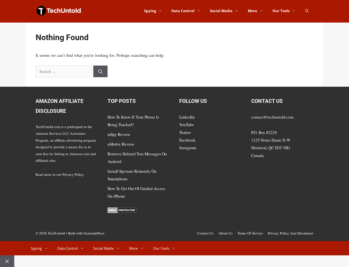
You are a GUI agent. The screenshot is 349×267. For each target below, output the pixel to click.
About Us (225, 233)
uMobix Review (121, 144)
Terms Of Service (250, 233)
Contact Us (205, 233)
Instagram (187, 147)
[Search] (100, 71)
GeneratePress (94, 233)
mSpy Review (119, 134)
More (252, 10)
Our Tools (281, 10)
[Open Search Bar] (306, 11)
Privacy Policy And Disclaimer (290, 233)
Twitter (185, 132)
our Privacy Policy (70, 174)
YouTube (186, 124)
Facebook (187, 140)
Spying (150, 10)
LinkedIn (187, 117)
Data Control (182, 10)
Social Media (221, 10)
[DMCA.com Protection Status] (122, 211)
